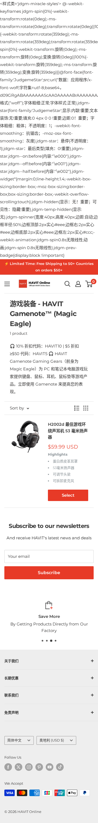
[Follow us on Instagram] (29, 767)
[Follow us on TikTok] (60, 767)
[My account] (78, 284)
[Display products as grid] (85, 408)
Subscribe (49, 572)
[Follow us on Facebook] (8, 767)
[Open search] (68, 284)
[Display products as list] (76, 408)
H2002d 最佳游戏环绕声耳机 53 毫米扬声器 (68, 431)
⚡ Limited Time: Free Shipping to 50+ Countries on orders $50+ (49, 266)
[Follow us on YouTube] (49, 767)
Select (68, 495)
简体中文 (14, 740)
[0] (89, 284)
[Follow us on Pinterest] (39, 767)
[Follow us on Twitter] (18, 767)
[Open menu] (7, 284)
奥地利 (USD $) (51, 740)
